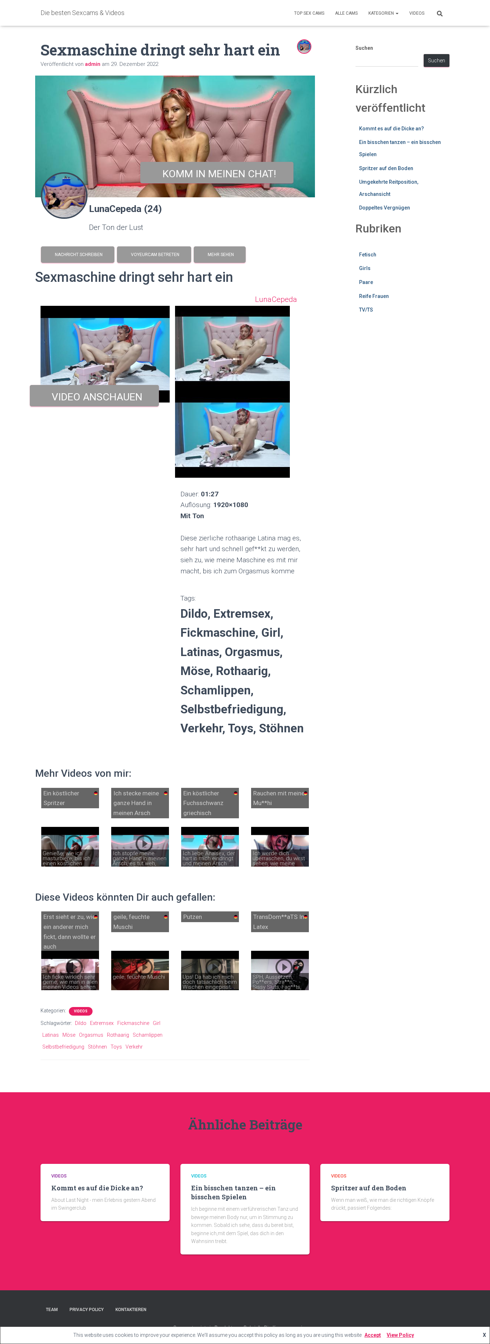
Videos (416, 13)
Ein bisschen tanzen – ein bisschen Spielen (233, 1192)
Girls (365, 268)
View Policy (400, 1335)
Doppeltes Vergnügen (384, 208)
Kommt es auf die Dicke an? (391, 128)
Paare (366, 282)
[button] (397, 13)
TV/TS (366, 310)
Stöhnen (97, 1047)
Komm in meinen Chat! (216, 174)
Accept (372, 1335)
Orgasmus (91, 1035)
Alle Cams (346, 13)
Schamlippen (147, 1035)
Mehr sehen (220, 254)
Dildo (80, 1023)
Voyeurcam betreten (154, 254)
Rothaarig (118, 1035)
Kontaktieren (131, 1309)
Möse (68, 1035)
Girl (156, 1023)
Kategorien (381, 13)
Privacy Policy (87, 1309)
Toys (116, 1047)
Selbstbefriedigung (63, 1047)
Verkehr (134, 1047)
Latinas (50, 1035)
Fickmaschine (133, 1023)
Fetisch (367, 254)
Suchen (364, 48)
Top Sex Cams (309, 13)
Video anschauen (94, 397)
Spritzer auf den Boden (386, 168)
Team (52, 1309)
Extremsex (102, 1023)
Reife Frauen (374, 296)
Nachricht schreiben (78, 254)
